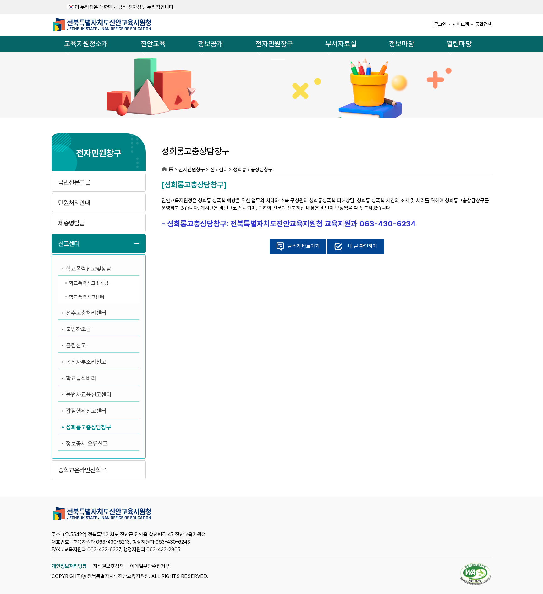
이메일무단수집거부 (150, 566)
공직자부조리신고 (86, 361)
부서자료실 (341, 43)
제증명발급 (71, 223)
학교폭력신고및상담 (88, 268)
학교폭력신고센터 (86, 297)
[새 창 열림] (475, 574)
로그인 (440, 24)
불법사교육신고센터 (88, 394)
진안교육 (153, 43)
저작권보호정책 (108, 566)
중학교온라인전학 (79, 470)
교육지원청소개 (86, 43)
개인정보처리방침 (69, 566)
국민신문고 (71, 182)
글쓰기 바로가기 (304, 246)
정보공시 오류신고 (87, 443)
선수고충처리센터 (86, 312)
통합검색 (483, 24)
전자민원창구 (274, 43)
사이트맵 (460, 24)
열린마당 (459, 43)
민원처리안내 (74, 203)
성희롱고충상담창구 (88, 427)
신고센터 (69, 243)
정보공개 (210, 43)
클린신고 (76, 345)
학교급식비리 (81, 378)
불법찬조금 (78, 329)
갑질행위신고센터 (86, 411)
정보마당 (401, 43)
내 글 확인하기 (362, 246)
